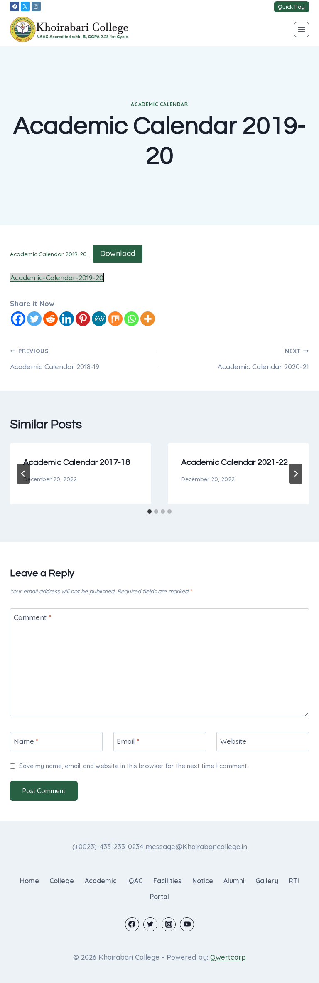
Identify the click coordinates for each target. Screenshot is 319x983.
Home (29, 881)
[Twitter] (34, 318)
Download (117, 253)
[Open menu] (301, 29)
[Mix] (115, 318)
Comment (32, 617)
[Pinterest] (83, 318)
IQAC (134, 881)
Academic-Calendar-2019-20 (56, 277)
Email (128, 741)
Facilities (167, 881)
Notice (202, 881)
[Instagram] (36, 6)
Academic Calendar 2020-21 (263, 359)
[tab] (149, 511)
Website (233, 741)
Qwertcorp (228, 957)
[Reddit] (50, 318)
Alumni (234, 881)
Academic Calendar (159, 104)
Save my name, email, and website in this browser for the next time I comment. (133, 766)
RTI (294, 881)
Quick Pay (291, 6)
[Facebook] (14, 6)
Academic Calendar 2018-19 (54, 359)
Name (26, 741)
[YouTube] (187, 924)
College (61, 881)
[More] (147, 318)
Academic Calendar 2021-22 (234, 462)
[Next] (295, 474)
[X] (25, 6)
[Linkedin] (66, 318)
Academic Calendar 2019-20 (48, 253)
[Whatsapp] (131, 318)
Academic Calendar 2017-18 (76, 462)
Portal (159, 896)
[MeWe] (99, 318)
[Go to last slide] (23, 474)
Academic (101, 881)
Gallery (266, 881)
